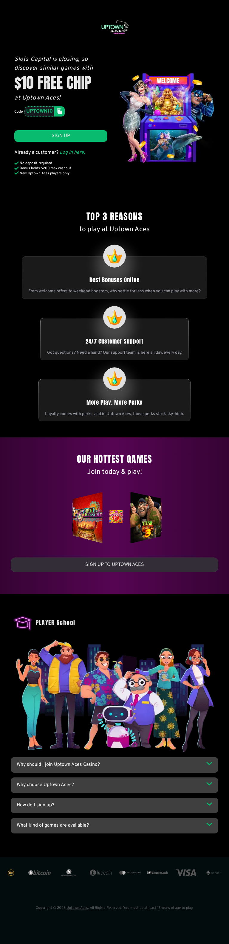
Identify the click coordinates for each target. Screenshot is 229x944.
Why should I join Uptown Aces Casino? (58, 765)
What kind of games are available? (53, 825)
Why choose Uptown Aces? (45, 785)
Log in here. (72, 153)
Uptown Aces (77, 908)
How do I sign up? (35, 805)
